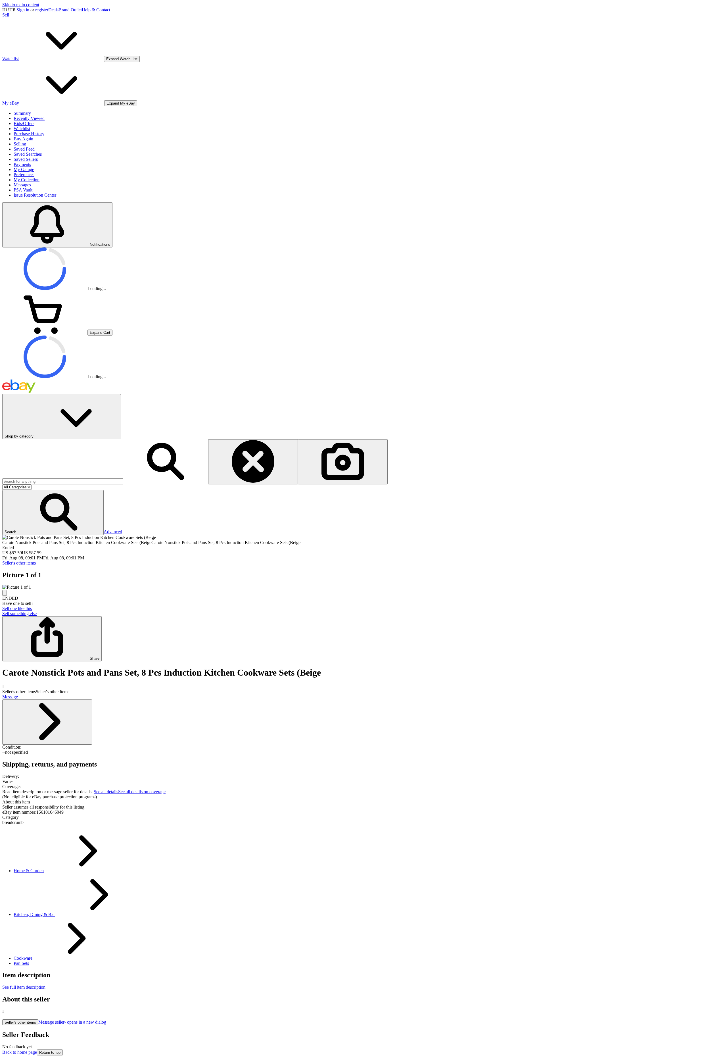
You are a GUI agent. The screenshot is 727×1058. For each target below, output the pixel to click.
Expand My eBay (120, 103)
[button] (53, 512)
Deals (53, 9)
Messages (22, 184)
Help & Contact (96, 9)
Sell (5, 15)
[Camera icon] (343, 461)
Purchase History (29, 133)
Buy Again (23, 138)
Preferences (24, 174)
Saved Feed (24, 149)
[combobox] (62, 481)
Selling (20, 143)
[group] (363, 587)
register (41, 9)
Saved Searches (28, 154)
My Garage (24, 169)
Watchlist (22, 128)
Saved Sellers (26, 159)
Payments (22, 164)
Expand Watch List (121, 59)
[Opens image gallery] (4, 593)
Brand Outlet (70, 9)
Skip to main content (20, 4)
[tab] (363, 802)
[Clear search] (253, 461)
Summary (22, 113)
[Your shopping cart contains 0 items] (44, 332)
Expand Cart (100, 332)
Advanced (113, 531)
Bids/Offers (24, 123)
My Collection (26, 179)
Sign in (22, 9)
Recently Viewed (29, 118)
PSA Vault (23, 190)
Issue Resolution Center (35, 195)
